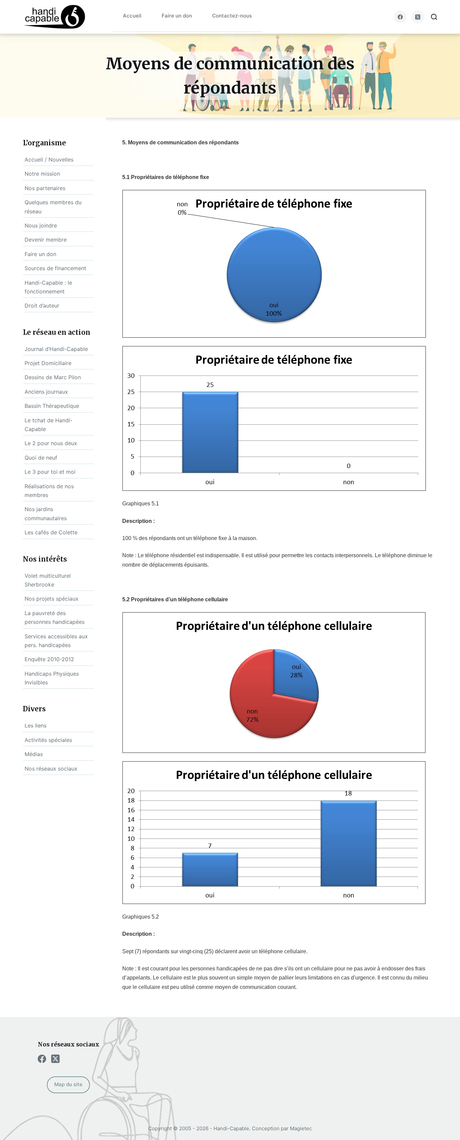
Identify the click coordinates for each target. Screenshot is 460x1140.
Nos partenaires (45, 188)
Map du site (68, 1084)
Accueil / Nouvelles (49, 159)
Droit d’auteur (42, 305)
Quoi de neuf (41, 457)
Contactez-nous (232, 15)
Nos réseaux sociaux (51, 768)
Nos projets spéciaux (51, 598)
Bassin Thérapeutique (52, 405)
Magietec (301, 1128)
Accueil (132, 15)
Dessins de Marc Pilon (53, 377)
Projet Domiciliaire (48, 363)
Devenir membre (46, 239)
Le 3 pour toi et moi (50, 471)
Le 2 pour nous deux (51, 443)
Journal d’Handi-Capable (56, 349)
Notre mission (42, 173)
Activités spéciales (48, 740)
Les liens (35, 725)
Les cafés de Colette (51, 532)
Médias (34, 754)
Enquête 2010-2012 (49, 659)
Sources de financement (55, 268)
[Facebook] (400, 16)
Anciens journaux (46, 391)
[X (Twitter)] (418, 16)
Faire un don (177, 15)
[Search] (434, 17)
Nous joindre (41, 225)
